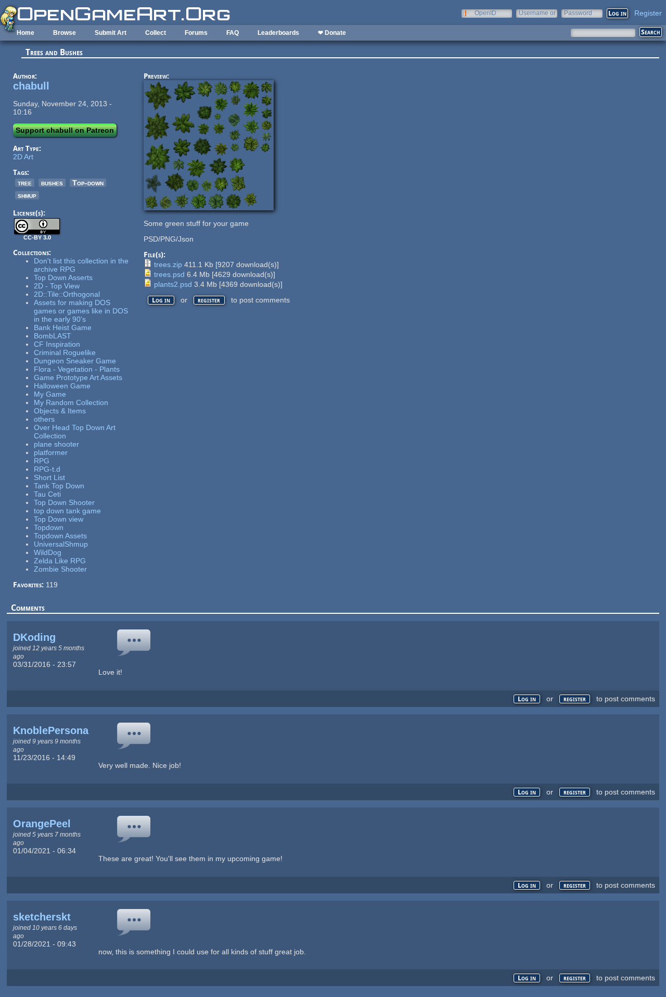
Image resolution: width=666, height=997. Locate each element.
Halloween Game (62, 386)
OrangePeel (42, 823)
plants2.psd (173, 284)
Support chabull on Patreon (65, 130)
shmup (27, 195)
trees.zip (168, 264)
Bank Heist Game (63, 327)
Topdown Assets (60, 536)
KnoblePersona (50, 730)
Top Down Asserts (63, 277)
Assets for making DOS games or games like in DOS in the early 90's (81, 310)
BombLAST (52, 336)
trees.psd (169, 274)
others (44, 419)
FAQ (232, 32)
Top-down (88, 183)
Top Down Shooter (64, 502)
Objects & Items (60, 411)
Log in (161, 300)
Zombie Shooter (60, 569)
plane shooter (56, 444)
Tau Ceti (47, 494)
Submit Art (110, 32)
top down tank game (67, 511)
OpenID (485, 12)
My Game (50, 394)
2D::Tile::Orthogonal (67, 294)
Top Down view (58, 519)
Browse (64, 32)
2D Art (23, 157)
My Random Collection (71, 402)
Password (578, 12)
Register (648, 13)
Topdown (48, 527)
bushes (52, 183)
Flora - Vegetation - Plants (77, 369)
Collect (155, 32)
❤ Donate (332, 32)
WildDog (47, 552)
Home (25, 32)
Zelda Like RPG (60, 561)
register (209, 300)
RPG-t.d (47, 469)
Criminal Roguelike (65, 352)
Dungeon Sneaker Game (75, 361)
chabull (31, 86)
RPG (41, 461)
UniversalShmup (61, 544)
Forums (196, 32)
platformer (51, 452)
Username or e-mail (537, 12)
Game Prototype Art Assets (78, 377)
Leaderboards (278, 32)
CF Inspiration (57, 344)
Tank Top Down (59, 486)
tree (25, 183)
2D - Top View (57, 286)
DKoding (34, 637)
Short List (49, 477)
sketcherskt (42, 917)
